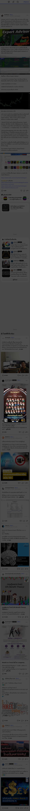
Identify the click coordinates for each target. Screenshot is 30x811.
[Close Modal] (24, 390)
